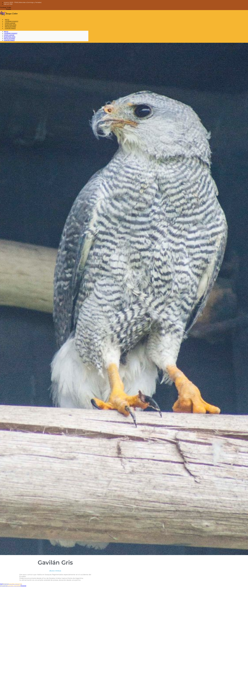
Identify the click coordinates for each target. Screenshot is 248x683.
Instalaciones (10, 26)
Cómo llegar (10, 23)
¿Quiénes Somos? (11, 21)
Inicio (7, 19)
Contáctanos (10, 28)
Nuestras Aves (10, 25)
